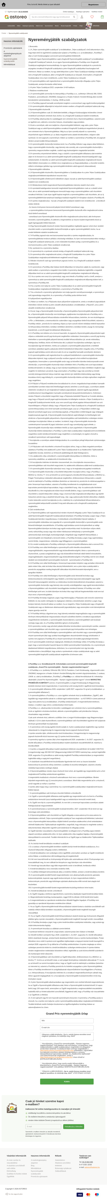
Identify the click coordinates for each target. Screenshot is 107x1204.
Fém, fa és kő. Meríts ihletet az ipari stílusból (43, 4)
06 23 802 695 (87, 1162)
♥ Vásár (75, 25)
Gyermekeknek (49, 25)
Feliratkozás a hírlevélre (74, 1127)
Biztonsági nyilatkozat (63, 1168)
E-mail (29, 1126)
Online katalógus (68, 11)
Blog (32, 1166)
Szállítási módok (97, 11)
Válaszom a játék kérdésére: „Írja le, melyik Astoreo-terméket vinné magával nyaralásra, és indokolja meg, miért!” (66, 1035)
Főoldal (4, 33)
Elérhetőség (11, 1171)
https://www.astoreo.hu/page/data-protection (56, 1057)
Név (43, 1020)
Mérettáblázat (36, 1168)
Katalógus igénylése (82, 11)
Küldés (67, 1081)
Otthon (18, 25)
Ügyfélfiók (10, 1176)
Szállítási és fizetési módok (17, 1174)
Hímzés (57, 25)
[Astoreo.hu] (16, 17)
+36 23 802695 (23, 11)
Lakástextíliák (11, 25)
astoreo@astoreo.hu (92, 1167)
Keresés (73, 16)
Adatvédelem (60, 1160)
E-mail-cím (46, 1027)
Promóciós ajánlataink (39, 1176)
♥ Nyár (81, 25)
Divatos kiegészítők (66, 25)
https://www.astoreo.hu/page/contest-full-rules (57, 1050)
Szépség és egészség (28, 25)
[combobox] (50, 16)
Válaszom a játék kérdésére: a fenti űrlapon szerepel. (65, 1072)
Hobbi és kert (39, 25)
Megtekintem (93, 5)
